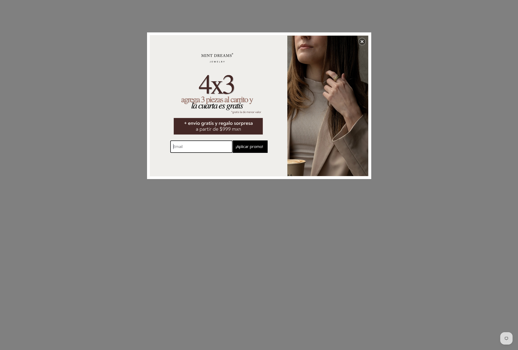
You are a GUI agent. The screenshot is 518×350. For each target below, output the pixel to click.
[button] (362, 41)
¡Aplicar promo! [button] (249, 146)
